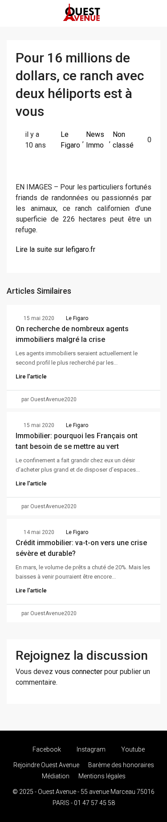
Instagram (90, 749)
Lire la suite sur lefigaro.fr (55, 249)
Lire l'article (31, 376)
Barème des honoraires (121, 765)
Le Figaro (70, 139)
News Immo (95, 139)
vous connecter (78, 671)
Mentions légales (102, 776)
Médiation (55, 776)
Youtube (132, 749)
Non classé (123, 139)
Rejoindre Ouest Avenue (46, 765)
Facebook (46, 749)
